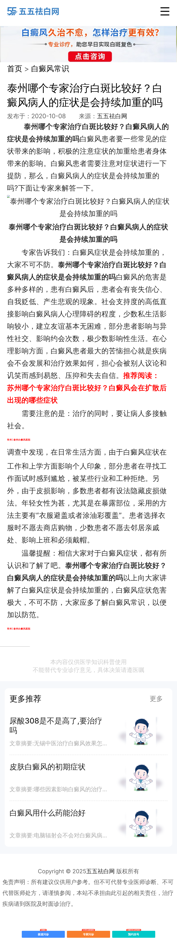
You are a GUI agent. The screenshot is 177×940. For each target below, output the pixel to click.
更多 (156, 698)
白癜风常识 (50, 68)
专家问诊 (88, 933)
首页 (14, 68)
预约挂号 (134, 933)
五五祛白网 (112, 116)
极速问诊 (43, 933)
